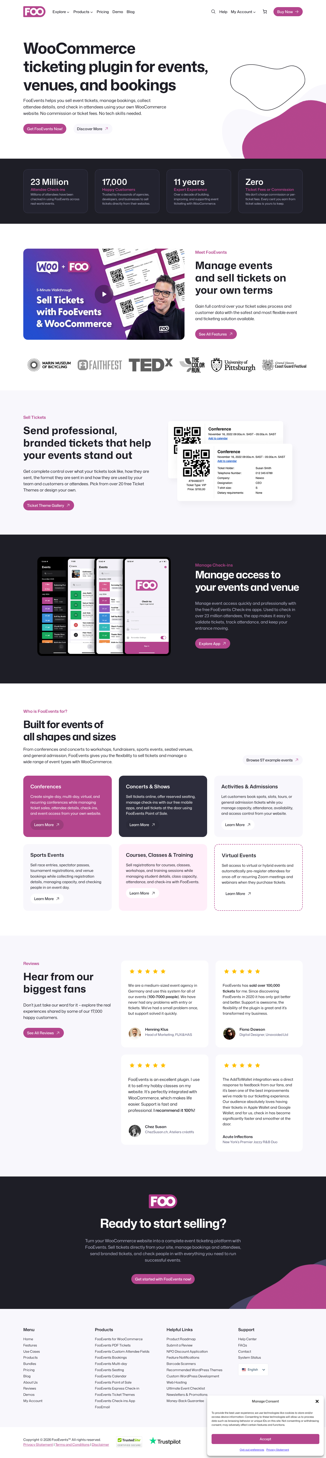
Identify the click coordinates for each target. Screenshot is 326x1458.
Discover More (89, 128)
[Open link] (268, 81)
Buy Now (285, 11)
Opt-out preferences (252, 1450)
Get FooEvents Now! (45, 128)
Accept (265, 1439)
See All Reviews (40, 1033)
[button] (317, 1401)
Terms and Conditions (72, 1444)
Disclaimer (100, 1444)
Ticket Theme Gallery (45, 505)
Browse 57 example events (269, 760)
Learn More (44, 824)
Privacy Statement (277, 1450)
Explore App (209, 643)
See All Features (213, 334)
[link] (264, 11)
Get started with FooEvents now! (163, 1279)
